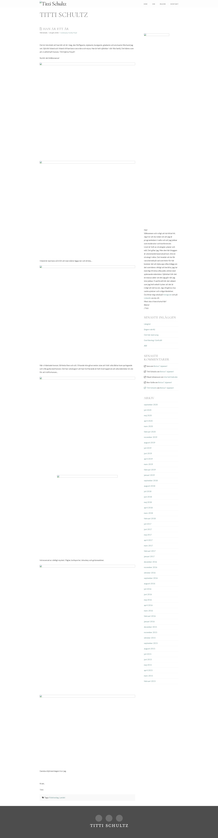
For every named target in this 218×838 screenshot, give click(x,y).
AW (145, 346)
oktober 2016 (150, 573)
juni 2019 (148, 453)
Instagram (167, 294)
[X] (98, 818)
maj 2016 (148, 600)
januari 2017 (149, 556)
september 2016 (151, 578)
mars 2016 (148, 610)
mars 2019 (148, 464)
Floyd (75, 33)
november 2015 (150, 632)
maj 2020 (148, 415)
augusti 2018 (149, 486)
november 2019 (150, 437)
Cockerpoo (64, 33)
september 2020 (151, 404)
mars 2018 (148, 513)
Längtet (147, 324)
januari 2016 (149, 621)
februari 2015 (150, 681)
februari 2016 (150, 616)
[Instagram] (119, 818)
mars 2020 (148, 426)
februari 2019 (150, 469)
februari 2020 (150, 432)
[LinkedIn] (109, 818)
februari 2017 (150, 551)
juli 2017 (147, 524)
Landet (62, 797)
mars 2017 (148, 545)
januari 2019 (149, 475)
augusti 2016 (149, 583)
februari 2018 (150, 518)
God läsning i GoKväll (153, 340)
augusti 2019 (149, 442)
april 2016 (148, 605)
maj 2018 (148, 502)
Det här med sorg (151, 335)
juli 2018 (147, 491)
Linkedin (147, 298)
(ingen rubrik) (149, 329)
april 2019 (148, 459)
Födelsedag (54, 797)
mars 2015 (148, 676)
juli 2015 (147, 654)
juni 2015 (148, 659)
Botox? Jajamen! (160, 366)
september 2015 (151, 643)
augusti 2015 (149, 648)
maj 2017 (148, 535)
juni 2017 (148, 529)
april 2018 (148, 507)
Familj (70, 33)
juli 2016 (147, 589)
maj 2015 (148, 665)
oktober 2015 (150, 638)
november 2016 (150, 567)
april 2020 (148, 421)
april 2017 (148, 540)
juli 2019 (147, 448)
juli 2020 (147, 410)
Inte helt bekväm (171, 377)
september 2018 (151, 480)
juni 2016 (148, 594)
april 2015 (148, 670)
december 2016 (150, 562)
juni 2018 (148, 497)
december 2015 (150, 627)
